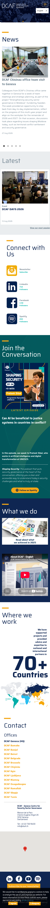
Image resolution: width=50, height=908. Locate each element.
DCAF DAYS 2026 (13, 209)
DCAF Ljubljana (12, 775)
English (40, 10)
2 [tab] (8, 146)
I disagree (34, 903)
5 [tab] (20, 146)
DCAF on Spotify (38, 879)
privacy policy (27, 900)
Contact (15, 725)
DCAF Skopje (11, 793)
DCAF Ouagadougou (15, 784)
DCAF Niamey (11, 780)
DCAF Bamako (11, 745)
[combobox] (42, 10)
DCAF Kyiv (9, 771)
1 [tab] (4, 146)
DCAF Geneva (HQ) (14, 741)
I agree (12, 903)
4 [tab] (16, 146)
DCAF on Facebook (19, 879)
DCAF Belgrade (12, 758)
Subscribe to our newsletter (24, 886)
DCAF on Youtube (28, 879)
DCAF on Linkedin (9, 879)
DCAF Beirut (10, 754)
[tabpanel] (25, 91)
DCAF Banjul (11, 750)
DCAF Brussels (12, 763)
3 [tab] (12, 146)
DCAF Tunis (10, 797)
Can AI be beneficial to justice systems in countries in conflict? (24, 420)
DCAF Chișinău (12, 767)
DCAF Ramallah (12, 788)
